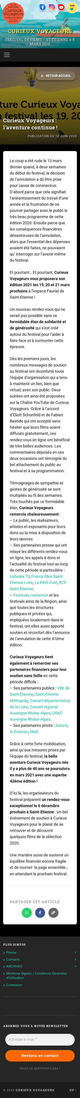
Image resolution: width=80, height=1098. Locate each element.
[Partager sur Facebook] (40, 913)
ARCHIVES (14, 966)
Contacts (13, 960)
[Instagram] (52, 7)
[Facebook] (42, 7)
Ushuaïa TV (20, 576)
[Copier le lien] (53, 913)
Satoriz (61, 725)
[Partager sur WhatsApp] (27, 913)
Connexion (14, 985)
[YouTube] (61, 7)
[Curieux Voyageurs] (13, 13)
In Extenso (19, 731)
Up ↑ (73, 1090)
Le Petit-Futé (46, 582)
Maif (34, 731)
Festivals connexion (30, 595)
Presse (11, 952)
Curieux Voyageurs (40, 31)
